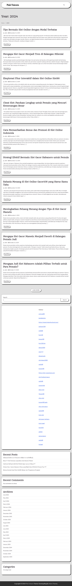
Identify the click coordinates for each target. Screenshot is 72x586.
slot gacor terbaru (44, 419)
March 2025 (6, 538)
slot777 (41, 352)
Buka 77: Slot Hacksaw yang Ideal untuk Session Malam (18, 460)
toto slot (41, 415)
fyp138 (41, 335)
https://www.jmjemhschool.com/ (48, 322)
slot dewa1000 (43, 360)
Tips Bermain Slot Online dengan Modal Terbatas (30, 30)
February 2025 (7, 541)
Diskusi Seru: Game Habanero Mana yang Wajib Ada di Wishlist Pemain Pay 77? (24, 467)
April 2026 (6, 501)
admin (6, 33)
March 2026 (6, 504)
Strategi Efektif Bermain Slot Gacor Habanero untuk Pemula (36, 157)
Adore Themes (53, 583)
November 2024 (7, 550)
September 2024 (7, 556)
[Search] (64, 5)
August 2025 (6, 522)
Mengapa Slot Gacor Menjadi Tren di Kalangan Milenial (33, 54)
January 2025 (7, 544)
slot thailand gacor (44, 377)
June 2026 (6, 495)
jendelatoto (42, 318)
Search (5, 297)
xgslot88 (41, 411)
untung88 (42, 314)
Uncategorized (7, 570)
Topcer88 (41, 394)
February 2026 (7, 507)
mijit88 (41, 331)
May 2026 (6, 498)
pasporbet (42, 385)
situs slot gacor (43, 406)
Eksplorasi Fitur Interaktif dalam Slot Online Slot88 (31, 78)
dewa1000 (42, 347)
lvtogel (41, 444)
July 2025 (5, 526)
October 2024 (7, 553)
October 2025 (7, 519)
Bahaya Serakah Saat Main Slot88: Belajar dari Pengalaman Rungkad (21, 470)
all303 (40, 432)
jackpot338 (42, 326)
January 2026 (7, 510)
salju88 (41, 364)
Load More (36, 290)
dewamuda (42, 356)
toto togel (42, 423)
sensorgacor (42, 436)
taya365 (41, 427)
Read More (7, 44)
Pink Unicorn (13, 5)
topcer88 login (43, 402)
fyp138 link (42, 343)
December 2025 (7, 513)
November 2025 (7, 516)
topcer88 (41, 339)
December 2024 (7, 547)
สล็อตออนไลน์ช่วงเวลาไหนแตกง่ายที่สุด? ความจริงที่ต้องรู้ (18, 457)
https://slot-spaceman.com (47, 373)
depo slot (41, 389)
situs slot (41, 398)
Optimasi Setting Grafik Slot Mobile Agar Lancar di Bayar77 (19, 464)
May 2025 (6, 532)
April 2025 (6, 535)
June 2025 (6, 529)
